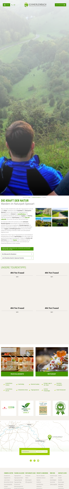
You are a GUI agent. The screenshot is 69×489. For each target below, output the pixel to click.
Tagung (15, 240)
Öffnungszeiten (28, 482)
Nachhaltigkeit (53, 480)
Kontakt (60, 477)
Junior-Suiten (7, 480)
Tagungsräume (17, 475)
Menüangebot (28, 480)
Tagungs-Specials (18, 480)
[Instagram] (34, 461)
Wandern (38, 480)
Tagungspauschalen (18, 477)
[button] (17, 254)
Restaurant (27, 475)
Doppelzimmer (7, 477)
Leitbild (51, 477)
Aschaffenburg (40, 484)
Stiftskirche (39, 486)
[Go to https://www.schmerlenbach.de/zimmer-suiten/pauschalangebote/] (17, 361)
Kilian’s (26, 477)
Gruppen (6, 486)
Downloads (60, 486)
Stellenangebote (53, 484)
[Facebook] (31, 461)
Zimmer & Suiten (8, 473)
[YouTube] (38, 461)
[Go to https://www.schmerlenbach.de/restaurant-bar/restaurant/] (52, 361)
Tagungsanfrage (17, 482)
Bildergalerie (61, 484)
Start (29, 197)
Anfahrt (59, 475)
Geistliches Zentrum (41, 477)
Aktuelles (60, 480)
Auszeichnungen (53, 475)
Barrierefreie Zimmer (8, 482)
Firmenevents (17, 484)
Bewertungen (61, 482)
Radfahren (39, 482)
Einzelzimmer (7, 475)
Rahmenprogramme (18, 486)
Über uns (52, 473)
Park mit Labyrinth (40, 475)
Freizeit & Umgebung (36, 197)
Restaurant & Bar (30, 473)
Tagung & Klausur (19, 473)
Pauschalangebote (8, 484)
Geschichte (52, 482)
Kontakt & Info (62, 473)
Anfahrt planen (42, 451)
